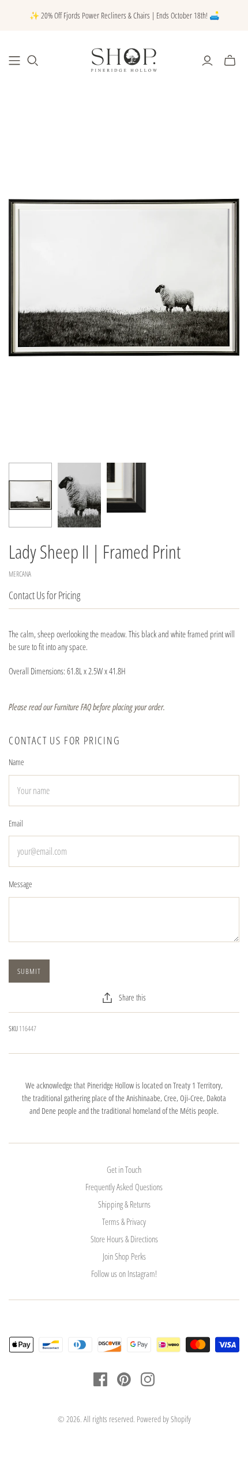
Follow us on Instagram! (124, 1273)
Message (20, 884)
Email (16, 823)
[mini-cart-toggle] (229, 60)
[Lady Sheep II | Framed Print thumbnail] (30, 495)
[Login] (207, 60)
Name (16, 761)
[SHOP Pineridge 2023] (14, 61)
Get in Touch (124, 1169)
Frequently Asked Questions (124, 1187)
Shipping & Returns (124, 1204)
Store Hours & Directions (124, 1239)
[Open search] (33, 61)
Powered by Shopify (164, 1418)
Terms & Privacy (124, 1221)
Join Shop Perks (124, 1256)
